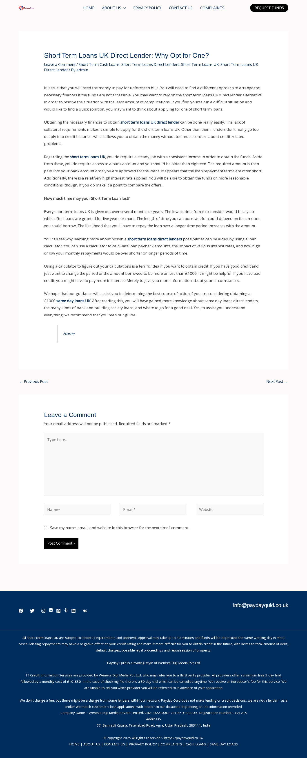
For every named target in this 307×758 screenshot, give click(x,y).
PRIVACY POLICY (147, 7)
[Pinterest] (58, 611)
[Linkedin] (73, 611)
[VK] (84, 611)
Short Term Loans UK (200, 64)
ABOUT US (111, 7)
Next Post (277, 381)
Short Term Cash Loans (99, 64)
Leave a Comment (60, 64)
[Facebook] (21, 611)
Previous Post (33, 381)
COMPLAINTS (212, 7)
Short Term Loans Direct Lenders (150, 64)
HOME (88, 7)
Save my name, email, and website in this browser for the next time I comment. (119, 527)
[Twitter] (32, 611)
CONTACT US (181, 7)
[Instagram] (43, 611)
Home (69, 333)
